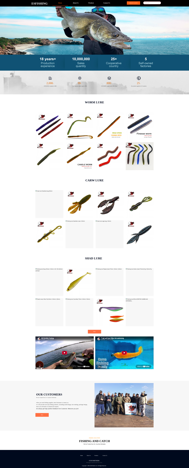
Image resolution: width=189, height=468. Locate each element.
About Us (76, 3)
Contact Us (106, 3)
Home (60, 3)
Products (91, 3)
